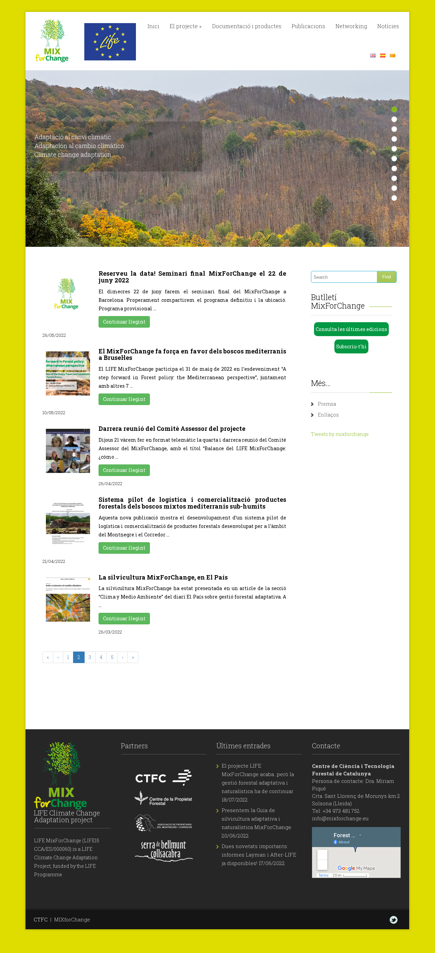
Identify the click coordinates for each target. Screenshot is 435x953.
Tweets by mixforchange (340, 434)
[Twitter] (393, 920)
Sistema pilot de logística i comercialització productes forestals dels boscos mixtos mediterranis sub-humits (192, 502)
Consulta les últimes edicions (351, 329)
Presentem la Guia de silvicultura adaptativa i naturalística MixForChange (256, 818)
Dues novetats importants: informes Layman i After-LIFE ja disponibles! (259, 854)
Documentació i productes (246, 26)
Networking (351, 26)
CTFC (41, 919)
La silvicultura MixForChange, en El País (163, 577)
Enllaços (328, 414)
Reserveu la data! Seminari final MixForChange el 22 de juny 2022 (192, 276)
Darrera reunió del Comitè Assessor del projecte (172, 428)
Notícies (388, 26)
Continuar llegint (124, 321)
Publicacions (308, 26)
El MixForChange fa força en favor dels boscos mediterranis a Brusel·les (192, 354)
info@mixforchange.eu (340, 818)
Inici (153, 26)
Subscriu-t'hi (351, 346)
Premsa (327, 404)
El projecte (186, 26)
